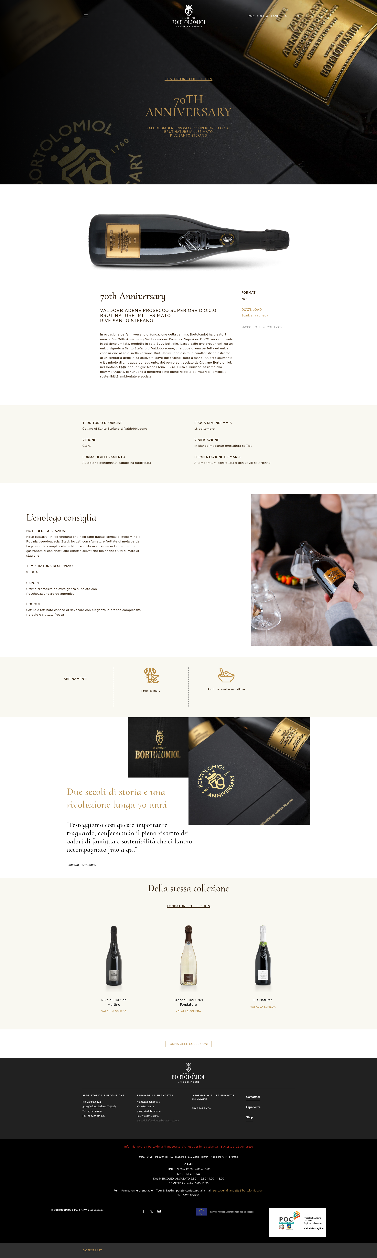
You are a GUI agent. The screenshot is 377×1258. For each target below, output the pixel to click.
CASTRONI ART (92, 1250)
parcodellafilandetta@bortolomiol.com (158, 1120)
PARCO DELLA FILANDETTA (267, 16)
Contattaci (253, 1096)
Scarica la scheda (255, 315)
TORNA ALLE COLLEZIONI (188, 1044)
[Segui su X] (151, 1211)
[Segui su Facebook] (143, 1211)
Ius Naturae (263, 1000)
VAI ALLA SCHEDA (114, 1011)
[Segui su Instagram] (159, 1211)
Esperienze (253, 1107)
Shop (249, 1117)
